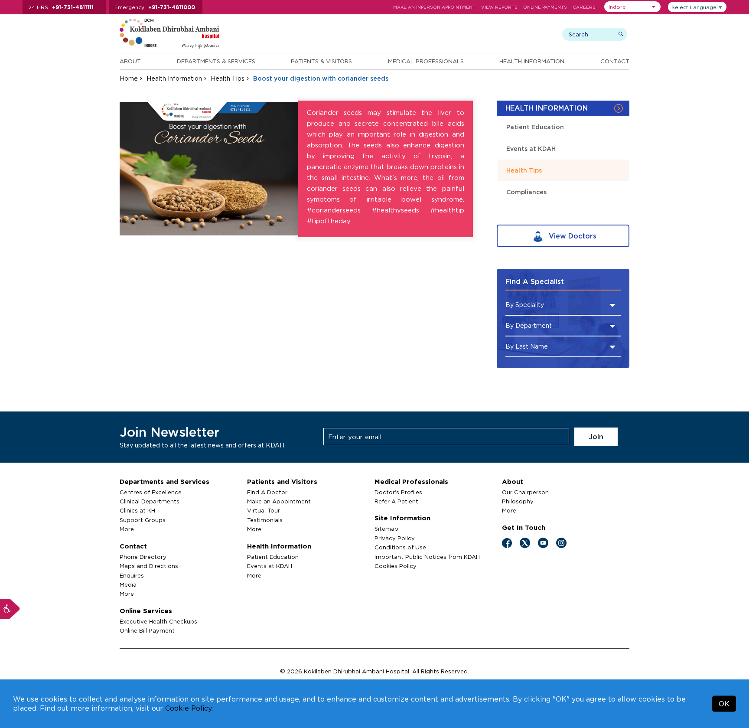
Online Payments (545, 7)
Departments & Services (216, 61)
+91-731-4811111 (73, 7)
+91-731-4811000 (171, 7)
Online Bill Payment (147, 630)
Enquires (132, 575)
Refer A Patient (396, 501)
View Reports (499, 7)
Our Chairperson (525, 492)
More (127, 529)
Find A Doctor (267, 492)
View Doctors (571, 236)
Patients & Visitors (321, 61)
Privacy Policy (394, 538)
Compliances (526, 192)
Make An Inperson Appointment (434, 7)
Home (129, 78)
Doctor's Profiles (398, 492)
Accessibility (10, 609)
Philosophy (518, 501)
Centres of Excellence (151, 492)
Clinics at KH (137, 510)
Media (128, 584)
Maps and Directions (149, 566)
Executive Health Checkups (158, 621)
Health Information (531, 61)
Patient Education (535, 127)
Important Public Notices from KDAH (427, 557)
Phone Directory (143, 557)
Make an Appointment (279, 501)
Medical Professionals (426, 61)
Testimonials (265, 520)
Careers (584, 7)
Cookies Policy (395, 566)
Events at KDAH (531, 148)
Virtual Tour (263, 510)
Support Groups (143, 520)
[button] (632, 6)
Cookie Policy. (189, 708)
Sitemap (386, 529)
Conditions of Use (400, 547)
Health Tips (227, 78)
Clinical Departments (149, 501)
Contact (614, 61)
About (130, 61)
